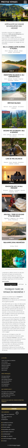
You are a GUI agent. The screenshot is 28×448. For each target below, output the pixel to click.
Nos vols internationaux (6, 381)
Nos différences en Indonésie (7, 393)
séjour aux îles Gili (19, 305)
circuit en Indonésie (12, 337)
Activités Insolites (5, 367)
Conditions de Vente (8, 422)
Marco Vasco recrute (5, 396)
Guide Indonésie (4, 386)
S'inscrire (14, 408)
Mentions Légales (7, 425)
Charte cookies (6, 427)
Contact (4, 440)
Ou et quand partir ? (5, 384)
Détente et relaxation (5, 365)
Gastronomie (4, 370)
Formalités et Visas (5, 377)
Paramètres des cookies (9, 429)
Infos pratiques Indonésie (6, 379)
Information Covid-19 (8, 431)
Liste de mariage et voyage (9, 438)
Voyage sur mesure (7, 436)
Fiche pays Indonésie (5, 376)
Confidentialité (6, 434)
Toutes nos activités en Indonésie (8, 360)
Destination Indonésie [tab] (11, 284)
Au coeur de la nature (6, 363)
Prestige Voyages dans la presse (8, 395)
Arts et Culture (4, 362)
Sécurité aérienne (5, 382)
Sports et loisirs (4, 368)
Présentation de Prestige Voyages (8, 391)
